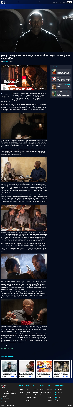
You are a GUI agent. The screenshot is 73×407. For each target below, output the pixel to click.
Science (28, 400)
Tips (27, 403)
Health (49, 392)
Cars (27, 389)
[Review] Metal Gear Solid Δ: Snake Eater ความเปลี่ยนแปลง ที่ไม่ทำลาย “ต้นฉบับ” (9, 374)
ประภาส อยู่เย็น (5, 61)
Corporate (35, 389)
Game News (43, 392)
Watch (60, 2)
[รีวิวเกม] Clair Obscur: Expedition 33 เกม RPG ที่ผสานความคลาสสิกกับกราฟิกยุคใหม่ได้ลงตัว (61, 375)
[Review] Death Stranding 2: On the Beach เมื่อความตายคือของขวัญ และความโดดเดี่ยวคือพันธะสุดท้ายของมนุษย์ (26, 375)
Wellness (49, 400)
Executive (35, 392)
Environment (50, 389)
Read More (66, 77)
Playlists (21, 389)
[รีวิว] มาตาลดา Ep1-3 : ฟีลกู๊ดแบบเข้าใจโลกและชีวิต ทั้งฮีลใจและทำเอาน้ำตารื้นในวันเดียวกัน (63, 88)
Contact (69, 2)
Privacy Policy (70, 405)
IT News (28, 394)
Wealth (34, 397)
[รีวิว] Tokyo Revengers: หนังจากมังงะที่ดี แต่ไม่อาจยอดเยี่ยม (63, 80)
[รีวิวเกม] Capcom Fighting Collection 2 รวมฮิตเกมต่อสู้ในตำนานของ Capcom (44, 374)
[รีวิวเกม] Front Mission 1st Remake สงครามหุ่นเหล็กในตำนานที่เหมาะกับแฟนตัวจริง (63, 73)
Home (55, 2)
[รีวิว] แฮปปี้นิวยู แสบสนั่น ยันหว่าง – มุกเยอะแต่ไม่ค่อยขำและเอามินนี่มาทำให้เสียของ (63, 95)
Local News (28, 397)
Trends (49, 397)
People (49, 394)
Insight (34, 394)
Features (28, 392)
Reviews (42, 394)
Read (64, 2)
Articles (42, 389)
